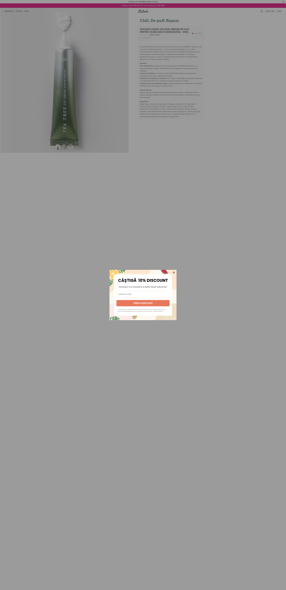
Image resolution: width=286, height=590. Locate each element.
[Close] (174, 272)
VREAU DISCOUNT (143, 303)
